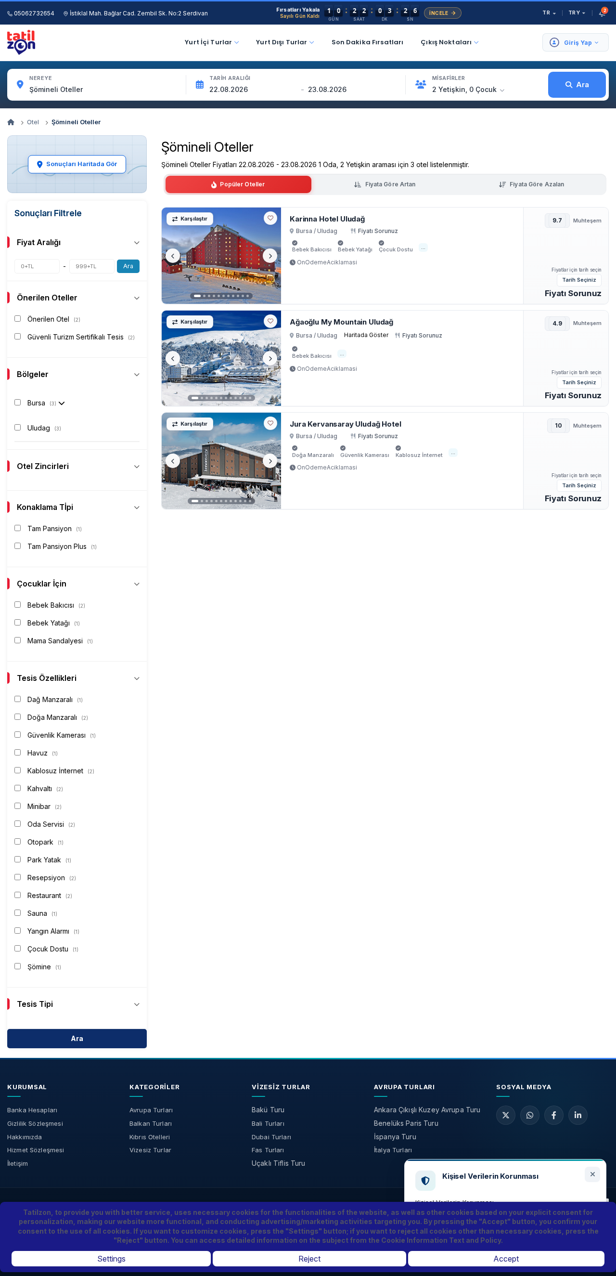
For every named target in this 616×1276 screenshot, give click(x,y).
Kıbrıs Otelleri (149, 1137)
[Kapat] (592, 1174)
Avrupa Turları (151, 1110)
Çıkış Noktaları (446, 42)
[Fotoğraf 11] (247, 296)
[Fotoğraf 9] (238, 296)
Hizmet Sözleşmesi (35, 1150)
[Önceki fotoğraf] (173, 255)
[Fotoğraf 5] (219, 296)
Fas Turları (268, 1150)
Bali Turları (268, 1123)
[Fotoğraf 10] (243, 296)
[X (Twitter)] (505, 1115)
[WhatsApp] (529, 1115)
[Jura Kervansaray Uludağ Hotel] (221, 461)
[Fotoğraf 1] (197, 296)
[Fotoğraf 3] (209, 296)
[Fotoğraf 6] (223, 296)
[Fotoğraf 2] (204, 296)
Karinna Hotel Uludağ (327, 218)
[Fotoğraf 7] (228, 296)
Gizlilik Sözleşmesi (35, 1123)
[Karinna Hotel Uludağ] (221, 256)
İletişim (17, 1163)
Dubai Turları (271, 1137)
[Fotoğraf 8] (233, 296)
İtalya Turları (393, 1150)
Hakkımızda (24, 1137)
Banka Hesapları (32, 1110)
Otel (33, 122)
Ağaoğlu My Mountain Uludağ (341, 321)
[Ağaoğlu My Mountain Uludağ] (221, 358)
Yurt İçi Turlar (208, 42)
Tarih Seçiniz (579, 279)
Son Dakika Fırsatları (368, 42)
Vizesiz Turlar (150, 1150)
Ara (128, 266)
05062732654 (33, 13)
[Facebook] (554, 1115)
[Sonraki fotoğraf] (270, 255)
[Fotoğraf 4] (214, 296)
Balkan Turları (150, 1123)
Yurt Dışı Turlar (281, 42)
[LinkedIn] (578, 1115)
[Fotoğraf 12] (250, 398)
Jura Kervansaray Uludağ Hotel (345, 424)
